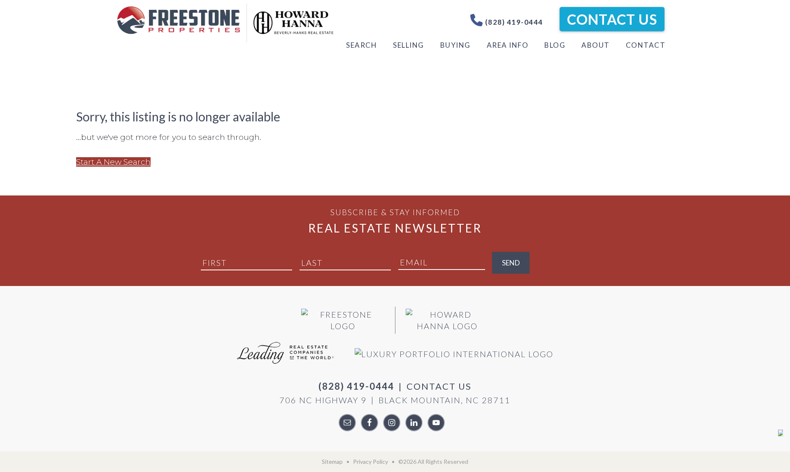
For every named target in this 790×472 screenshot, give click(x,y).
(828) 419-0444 (513, 22)
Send (511, 262)
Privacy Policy (370, 461)
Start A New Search (113, 162)
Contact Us (612, 19)
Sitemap (332, 461)
